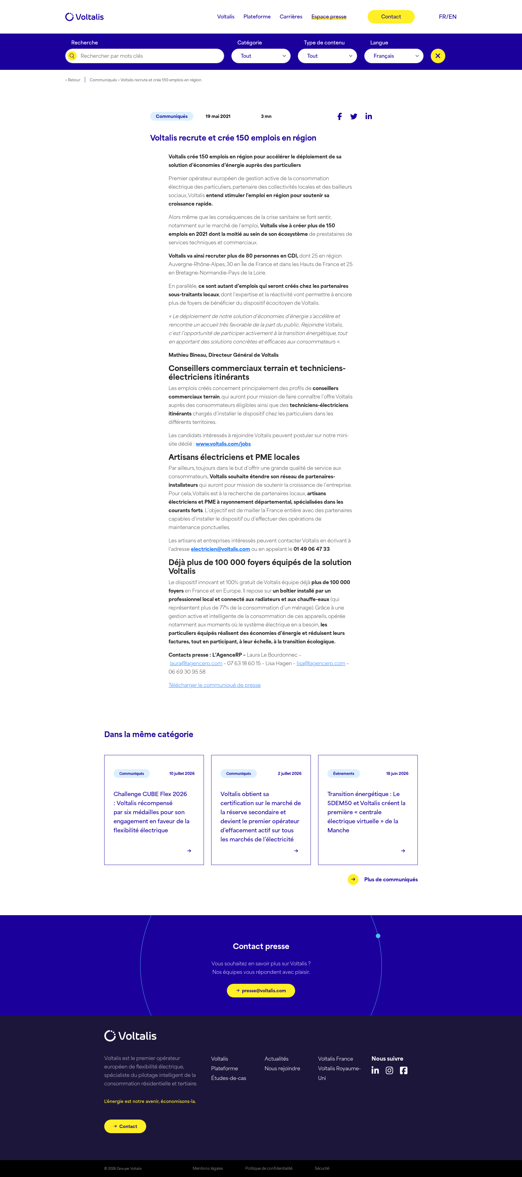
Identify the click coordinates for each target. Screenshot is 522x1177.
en (453, 16)
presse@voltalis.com (264, 990)
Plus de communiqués (391, 879)
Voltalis (219, 1059)
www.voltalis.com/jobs (223, 444)
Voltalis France (335, 1059)
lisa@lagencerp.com (321, 663)
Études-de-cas (228, 1078)
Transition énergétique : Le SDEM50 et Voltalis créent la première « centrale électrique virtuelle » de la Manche (366, 812)
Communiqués (172, 116)
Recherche (84, 41)
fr (442, 16)
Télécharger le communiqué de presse (215, 685)
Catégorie (249, 41)
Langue (379, 41)
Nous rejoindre (282, 1068)
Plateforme (224, 1068)
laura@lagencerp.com (196, 663)
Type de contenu (324, 41)
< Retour (72, 80)
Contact (128, 1126)
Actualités (276, 1059)
